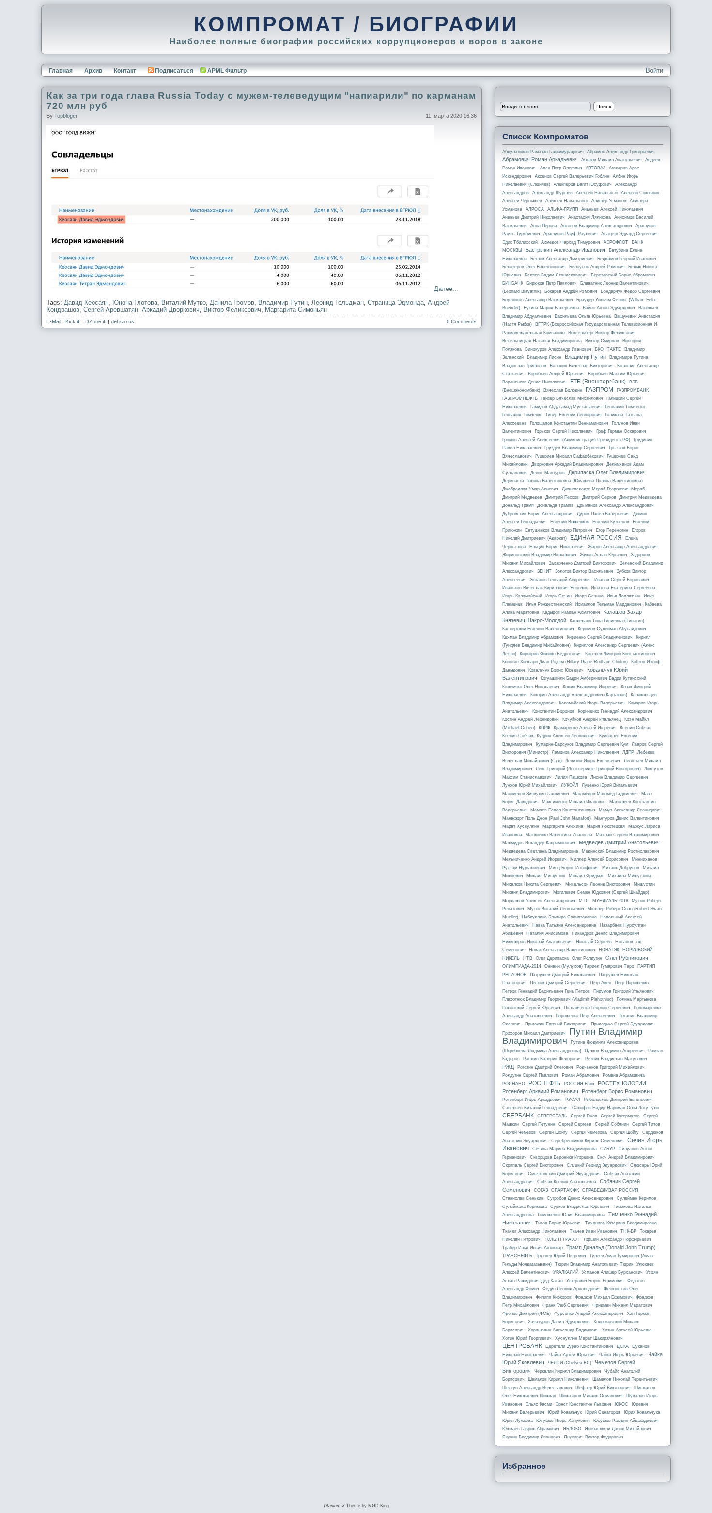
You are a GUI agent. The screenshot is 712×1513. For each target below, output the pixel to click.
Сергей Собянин (612, 1124)
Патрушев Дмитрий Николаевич (562, 974)
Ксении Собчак (635, 727)
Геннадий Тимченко (625, 406)
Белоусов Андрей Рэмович (597, 266)
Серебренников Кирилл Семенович (587, 1140)
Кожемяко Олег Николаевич (530, 686)
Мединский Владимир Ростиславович (620, 851)
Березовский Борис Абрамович (623, 275)
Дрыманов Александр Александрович (615, 505)
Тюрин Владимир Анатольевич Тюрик (594, 1264)
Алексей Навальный (597, 192)
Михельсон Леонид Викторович (597, 884)
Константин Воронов (553, 711)
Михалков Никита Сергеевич (532, 884)
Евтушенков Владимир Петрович (558, 530)
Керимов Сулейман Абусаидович (612, 629)
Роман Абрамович (580, 1075)
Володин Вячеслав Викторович (582, 365)
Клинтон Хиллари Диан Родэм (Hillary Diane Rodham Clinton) (565, 661)
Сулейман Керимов (636, 1198)
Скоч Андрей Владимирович (626, 1157)
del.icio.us (122, 321)
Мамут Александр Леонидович (630, 810)
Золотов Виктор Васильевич (584, 571)
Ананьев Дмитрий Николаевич (533, 217)
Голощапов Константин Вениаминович (569, 423)
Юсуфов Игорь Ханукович (563, 1420)
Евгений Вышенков (569, 522)
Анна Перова (543, 225)
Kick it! (73, 321)
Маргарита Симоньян (296, 309)
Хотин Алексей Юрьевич (627, 1330)
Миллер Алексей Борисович (599, 859)
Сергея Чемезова (589, 1132)
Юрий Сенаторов (602, 1412)
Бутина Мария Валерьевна (551, 308)
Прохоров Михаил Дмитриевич (534, 1033)
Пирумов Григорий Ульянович (623, 991)
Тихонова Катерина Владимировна (621, 1223)
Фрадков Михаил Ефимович (604, 1297)
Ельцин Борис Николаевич (557, 546)
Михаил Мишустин (545, 875)
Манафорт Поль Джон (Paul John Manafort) (546, 818)
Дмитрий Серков (599, 497)
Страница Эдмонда (396, 302)
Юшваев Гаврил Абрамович (530, 1428)
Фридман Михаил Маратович (622, 1305)
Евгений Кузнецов (610, 522)
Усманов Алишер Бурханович (612, 1272)
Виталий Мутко (183, 302)
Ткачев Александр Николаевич (534, 1231)
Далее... (446, 288)
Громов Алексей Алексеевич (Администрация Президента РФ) (566, 439)
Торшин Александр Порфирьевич (617, 1239)
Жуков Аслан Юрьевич (603, 554)
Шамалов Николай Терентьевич (625, 1379)
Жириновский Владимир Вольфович (539, 554)
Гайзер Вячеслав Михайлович (572, 398)
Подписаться (174, 70)
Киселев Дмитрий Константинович (620, 653)
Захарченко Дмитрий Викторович (583, 563)
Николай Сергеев (594, 941)
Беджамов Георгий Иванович (626, 258)
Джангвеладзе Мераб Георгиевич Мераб (603, 489)
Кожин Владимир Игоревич (590, 686)
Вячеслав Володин (562, 390)
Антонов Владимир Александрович (596, 225)
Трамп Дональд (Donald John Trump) (611, 1247)
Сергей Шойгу (553, 1132)
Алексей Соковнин (640, 192)
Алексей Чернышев (522, 201)
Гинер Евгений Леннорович (574, 415)
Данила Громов (232, 302)
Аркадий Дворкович (171, 309)
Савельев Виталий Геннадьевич (535, 1107)
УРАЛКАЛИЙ (565, 1272)
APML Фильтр (227, 70)
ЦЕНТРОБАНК (522, 1346)
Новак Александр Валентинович (562, 950)
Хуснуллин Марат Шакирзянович (589, 1338)
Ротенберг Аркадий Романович (540, 1091)
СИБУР (607, 1148)
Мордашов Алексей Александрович (538, 900)
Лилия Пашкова (571, 777)
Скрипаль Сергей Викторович (532, 1165)
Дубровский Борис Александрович (537, 513)
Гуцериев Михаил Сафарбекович (569, 456)
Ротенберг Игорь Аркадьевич (532, 1099)
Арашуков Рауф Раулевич (570, 233)
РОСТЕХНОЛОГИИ (622, 1083)
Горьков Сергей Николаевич (564, 431)
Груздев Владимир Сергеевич (574, 447)
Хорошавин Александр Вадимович (563, 1330)
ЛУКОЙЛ (569, 785)
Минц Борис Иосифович (574, 867)
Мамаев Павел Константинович (562, 810)
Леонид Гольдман (337, 302)
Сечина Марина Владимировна (564, 1148)
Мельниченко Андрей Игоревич (534, 859)
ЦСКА (623, 1346)
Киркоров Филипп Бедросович (551, 653)
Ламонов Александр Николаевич (585, 752)
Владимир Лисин (544, 357)
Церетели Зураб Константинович (579, 1346)
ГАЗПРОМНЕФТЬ (520, 398)
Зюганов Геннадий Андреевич (560, 579)
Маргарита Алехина (562, 826)
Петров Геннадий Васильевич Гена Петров (546, 991)
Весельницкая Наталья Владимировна (542, 340)
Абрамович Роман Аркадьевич (540, 159)
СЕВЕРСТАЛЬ (552, 1116)
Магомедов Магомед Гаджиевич (605, 793)
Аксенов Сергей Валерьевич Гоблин (572, 176)
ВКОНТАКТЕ (608, 349)
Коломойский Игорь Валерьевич (592, 703)
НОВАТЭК (609, 950)
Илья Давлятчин (623, 596)
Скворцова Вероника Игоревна (561, 1157)
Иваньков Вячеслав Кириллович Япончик (545, 587)
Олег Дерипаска (552, 958)
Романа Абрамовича (624, 1075)
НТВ (527, 958)
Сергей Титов (646, 1124)
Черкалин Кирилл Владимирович (567, 1371)
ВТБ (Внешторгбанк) (598, 381)
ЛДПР (628, 752)
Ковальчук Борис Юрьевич (556, 670)
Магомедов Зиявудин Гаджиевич (535, 793)
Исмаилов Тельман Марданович (608, 604)
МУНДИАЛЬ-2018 (610, 900)
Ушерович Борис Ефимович (595, 1280)
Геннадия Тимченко (522, 415)
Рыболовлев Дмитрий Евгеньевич (618, 1099)
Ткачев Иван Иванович (593, 1231)
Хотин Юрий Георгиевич (527, 1338)
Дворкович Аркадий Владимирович (567, 464)
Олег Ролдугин (587, 958)
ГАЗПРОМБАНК (633, 390)
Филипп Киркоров (554, 1297)
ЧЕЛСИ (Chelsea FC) (569, 1362)
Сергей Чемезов (519, 1132)
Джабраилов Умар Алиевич (530, 489)
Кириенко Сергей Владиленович (600, 637)
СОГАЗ (541, 1190)
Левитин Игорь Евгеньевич (592, 760)
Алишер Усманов (608, 201)
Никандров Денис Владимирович (605, 933)
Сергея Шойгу (624, 1132)
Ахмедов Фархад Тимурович (570, 242)
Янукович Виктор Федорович (593, 1437)
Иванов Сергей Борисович (621, 579)
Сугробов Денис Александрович (580, 1198)
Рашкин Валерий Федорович (552, 1058)
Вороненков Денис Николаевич (534, 382)
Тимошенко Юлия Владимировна (571, 1214)
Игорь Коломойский (522, 596)
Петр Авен (600, 982)
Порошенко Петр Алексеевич (585, 1015)
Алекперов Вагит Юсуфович (583, 184)
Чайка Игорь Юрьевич (622, 1354)
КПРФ (544, 727)
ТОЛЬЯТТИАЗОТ (562, 1239)
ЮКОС (621, 1404)
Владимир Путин (283, 302)
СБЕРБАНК (518, 1115)
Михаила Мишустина (629, 875)
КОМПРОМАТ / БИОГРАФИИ (356, 24)
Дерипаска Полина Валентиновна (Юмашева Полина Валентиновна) (572, 480)
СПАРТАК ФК (565, 1190)
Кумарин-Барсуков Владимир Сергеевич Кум (582, 744)
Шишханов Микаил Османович (591, 1395)
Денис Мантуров (547, 472)
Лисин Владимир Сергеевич (619, 777)
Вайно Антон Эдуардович (609, 308)
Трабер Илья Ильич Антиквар (532, 1247)
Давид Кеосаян (86, 302)
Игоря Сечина (589, 596)
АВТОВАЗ (595, 168)
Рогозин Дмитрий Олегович (545, 1067)
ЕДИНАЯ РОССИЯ (596, 538)
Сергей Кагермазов (620, 1116)
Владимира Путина (628, 357)
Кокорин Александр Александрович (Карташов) (578, 694)
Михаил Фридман (586, 875)
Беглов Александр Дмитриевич (562, 258)
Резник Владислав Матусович (616, 1058)
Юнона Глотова (134, 302)
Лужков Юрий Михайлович (529, 785)
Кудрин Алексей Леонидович (566, 736)
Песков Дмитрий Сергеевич (558, 982)
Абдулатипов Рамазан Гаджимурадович (543, 151)
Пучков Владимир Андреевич (615, 1050)
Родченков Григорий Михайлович (610, 1067)
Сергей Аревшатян (110, 309)
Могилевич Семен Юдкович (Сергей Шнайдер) (601, 892)
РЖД (508, 1067)
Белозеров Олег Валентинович (534, 266)
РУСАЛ (572, 1099)
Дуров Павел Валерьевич (603, 513)
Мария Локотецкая (606, 826)
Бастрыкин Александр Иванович (565, 250)
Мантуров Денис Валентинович (626, 818)
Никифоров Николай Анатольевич (537, 941)
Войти (654, 70)
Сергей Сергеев (574, 1124)
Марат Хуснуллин (520, 826)
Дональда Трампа (555, 505)
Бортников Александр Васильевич (537, 299)
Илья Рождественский (549, 604)
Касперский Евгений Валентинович (538, 629)
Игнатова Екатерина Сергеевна (623, 587)
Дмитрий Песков (562, 497)
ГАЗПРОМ (599, 389)
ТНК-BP (628, 1231)
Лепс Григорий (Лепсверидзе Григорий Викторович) (588, 768)
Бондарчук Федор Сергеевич (630, 291)
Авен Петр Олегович (561, 168)
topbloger (65, 116)
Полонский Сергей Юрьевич (531, 1007)
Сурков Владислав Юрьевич (579, 1206)
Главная (61, 70)
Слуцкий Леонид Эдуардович (597, 1165)
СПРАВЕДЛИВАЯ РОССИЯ (610, 1190)
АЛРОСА (535, 209)
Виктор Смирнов (602, 340)
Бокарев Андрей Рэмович (570, 291)
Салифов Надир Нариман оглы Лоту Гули (615, 1107)
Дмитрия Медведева (640, 497)
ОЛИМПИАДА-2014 (521, 966)
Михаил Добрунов (620, 867)
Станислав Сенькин (522, 1198)
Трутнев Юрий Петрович (561, 1255)
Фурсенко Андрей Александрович (588, 1313)
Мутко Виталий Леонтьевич (555, 908)
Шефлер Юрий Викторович (603, 1387)
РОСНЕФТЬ (544, 1083)
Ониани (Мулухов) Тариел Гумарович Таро (589, 966)
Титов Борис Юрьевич (558, 1223)
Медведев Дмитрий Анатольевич (619, 842)
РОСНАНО (513, 1083)
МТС (584, 900)
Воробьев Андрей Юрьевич (556, 373)
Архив (93, 70)
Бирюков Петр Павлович (551, 283)
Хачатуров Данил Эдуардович (559, 1321)
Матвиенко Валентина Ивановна (559, 834)
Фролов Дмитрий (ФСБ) (526, 1313)
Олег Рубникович (626, 958)
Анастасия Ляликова (589, 217)
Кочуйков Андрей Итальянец (591, 719)
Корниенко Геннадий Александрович (615, 711)
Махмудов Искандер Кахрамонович (538, 843)
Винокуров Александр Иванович (558, 349)
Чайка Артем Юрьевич (572, 1354)
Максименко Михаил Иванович (574, 801)
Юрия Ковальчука (642, 1412)
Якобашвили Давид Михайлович (618, 1428)
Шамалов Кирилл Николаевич (558, 1379)
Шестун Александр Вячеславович (537, 1387)
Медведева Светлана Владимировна (540, 851)
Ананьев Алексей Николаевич (612, 209)
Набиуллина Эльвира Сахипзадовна (559, 917)
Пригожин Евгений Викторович (556, 1024)
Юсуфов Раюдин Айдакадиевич (626, 1420)
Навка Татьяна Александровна (564, 925)
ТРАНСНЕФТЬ (517, 1255)
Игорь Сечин (558, 596)
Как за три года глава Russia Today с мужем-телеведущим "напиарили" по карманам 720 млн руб (261, 101)
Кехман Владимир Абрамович (532, 637)
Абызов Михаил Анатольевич (611, 159)
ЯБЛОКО (572, 1428)
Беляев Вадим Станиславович (556, 275)
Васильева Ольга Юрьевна (583, 316)
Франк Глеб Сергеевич (565, 1305)
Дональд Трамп (518, 505)
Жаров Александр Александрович (623, 546)
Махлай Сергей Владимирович (627, 834)
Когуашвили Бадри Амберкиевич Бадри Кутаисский (593, 678)
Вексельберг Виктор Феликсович (601, 332)
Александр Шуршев (552, 192)
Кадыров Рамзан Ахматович (571, 612)
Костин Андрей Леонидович (530, 719)
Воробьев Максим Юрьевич (617, 373)
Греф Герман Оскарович (621, 431)
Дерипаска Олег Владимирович (607, 472)
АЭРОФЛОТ (616, 242)
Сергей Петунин (538, 1124)
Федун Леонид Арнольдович (571, 1288)
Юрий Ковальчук (565, 1412)
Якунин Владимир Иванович (531, 1437)
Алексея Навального (566, 201)
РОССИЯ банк (579, 1083)
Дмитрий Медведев (522, 497)
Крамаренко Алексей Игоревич (585, 727)
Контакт (125, 70)
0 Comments (462, 321)
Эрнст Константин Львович (583, 1404)
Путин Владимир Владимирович (572, 1036)
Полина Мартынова (636, 999)
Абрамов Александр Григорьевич (621, 151)
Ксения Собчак (517, 736)
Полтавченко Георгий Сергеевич (597, 1007)
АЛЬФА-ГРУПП (562, 209)
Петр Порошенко (632, 982)
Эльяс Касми (539, 1404)
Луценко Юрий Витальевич (609, 785)
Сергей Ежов (584, 1116)
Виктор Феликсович (232, 309)
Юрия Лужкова (517, 1420)
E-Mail (53, 321)
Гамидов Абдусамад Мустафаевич (566, 406)
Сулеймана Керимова (524, 1206)
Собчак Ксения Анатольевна (566, 1181)
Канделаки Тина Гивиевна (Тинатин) (607, 620)
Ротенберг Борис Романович (617, 1091)
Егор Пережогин (612, 530)
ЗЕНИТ (544, 571)
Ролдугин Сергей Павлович (530, 1075)
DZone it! (96, 321)
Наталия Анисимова (547, 933)
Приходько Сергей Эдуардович (623, 1024)
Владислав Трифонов (524, 365)
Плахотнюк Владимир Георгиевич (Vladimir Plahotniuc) (557, 999)
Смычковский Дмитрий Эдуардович (564, 1173)
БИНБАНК (512, 283)
